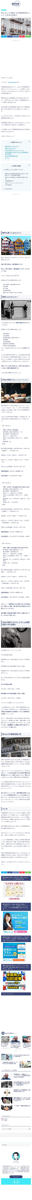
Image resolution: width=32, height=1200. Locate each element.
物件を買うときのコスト (12, 146)
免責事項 (21, 1196)
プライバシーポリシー (13, 1196)
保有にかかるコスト (11, 148)
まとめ (7, 158)
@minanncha (12, 82)
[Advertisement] (16, 58)
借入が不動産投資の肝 (11, 156)
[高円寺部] (16, 6)
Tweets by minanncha (7, 1188)
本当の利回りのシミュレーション (14, 150)
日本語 (5, 1120)
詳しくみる (16, 1176)
